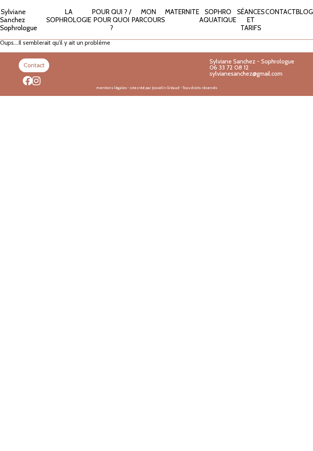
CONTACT (280, 12)
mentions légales (111, 87)
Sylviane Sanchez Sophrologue (18, 20)
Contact (34, 65)
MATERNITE (182, 12)
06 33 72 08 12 (229, 67)
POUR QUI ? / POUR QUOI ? (111, 20)
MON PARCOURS (148, 16)
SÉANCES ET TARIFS (251, 20)
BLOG (304, 12)
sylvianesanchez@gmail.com (246, 73)
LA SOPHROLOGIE (68, 16)
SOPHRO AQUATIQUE (217, 16)
